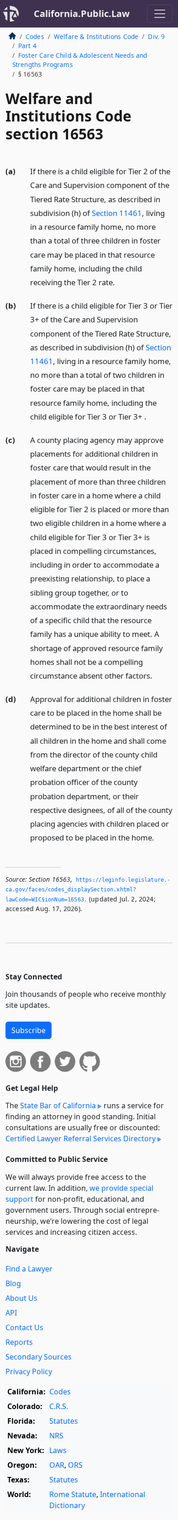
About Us (21, 1298)
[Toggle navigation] (160, 14)
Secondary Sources (38, 1357)
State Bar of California (58, 1105)
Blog (13, 1283)
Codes (35, 36)
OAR (56, 1465)
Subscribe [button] (28, 1030)
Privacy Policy (28, 1371)
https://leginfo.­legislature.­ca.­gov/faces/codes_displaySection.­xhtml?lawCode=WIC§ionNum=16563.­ (87, 890)
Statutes (63, 1421)
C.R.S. (58, 1406)
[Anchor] (120, 282)
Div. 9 (156, 36)
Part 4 (27, 45)
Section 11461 (117, 213)
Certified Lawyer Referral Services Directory (80, 1138)
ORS (75, 1465)
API (11, 1313)
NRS (56, 1436)
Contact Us (24, 1327)
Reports (19, 1342)
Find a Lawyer (28, 1269)
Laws (58, 1450)
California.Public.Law (82, 13)
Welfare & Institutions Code (96, 36)
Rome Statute (72, 1494)
